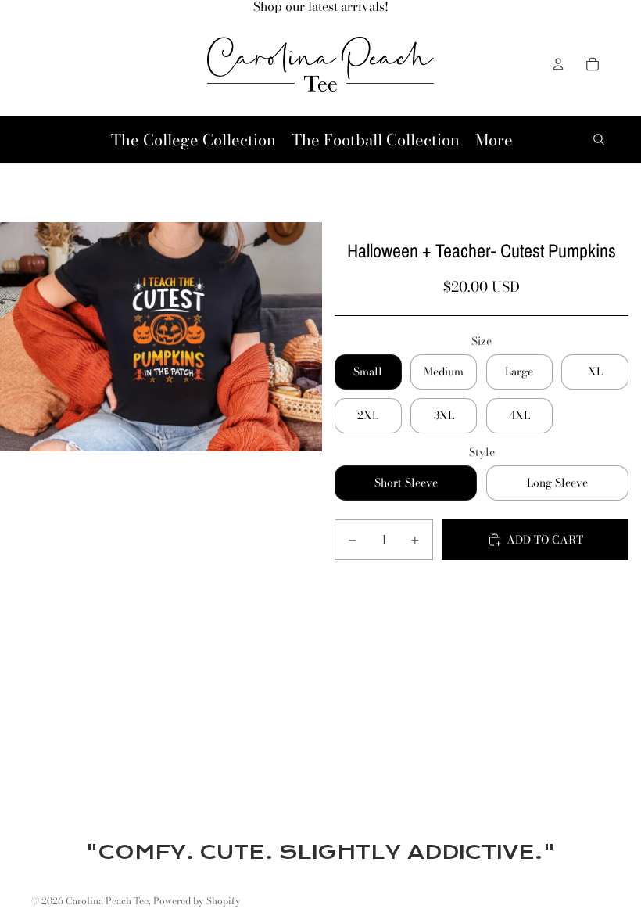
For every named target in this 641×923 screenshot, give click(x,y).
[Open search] (599, 139)
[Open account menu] (558, 64)
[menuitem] (494, 139)
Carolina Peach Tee (107, 900)
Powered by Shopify (197, 900)
